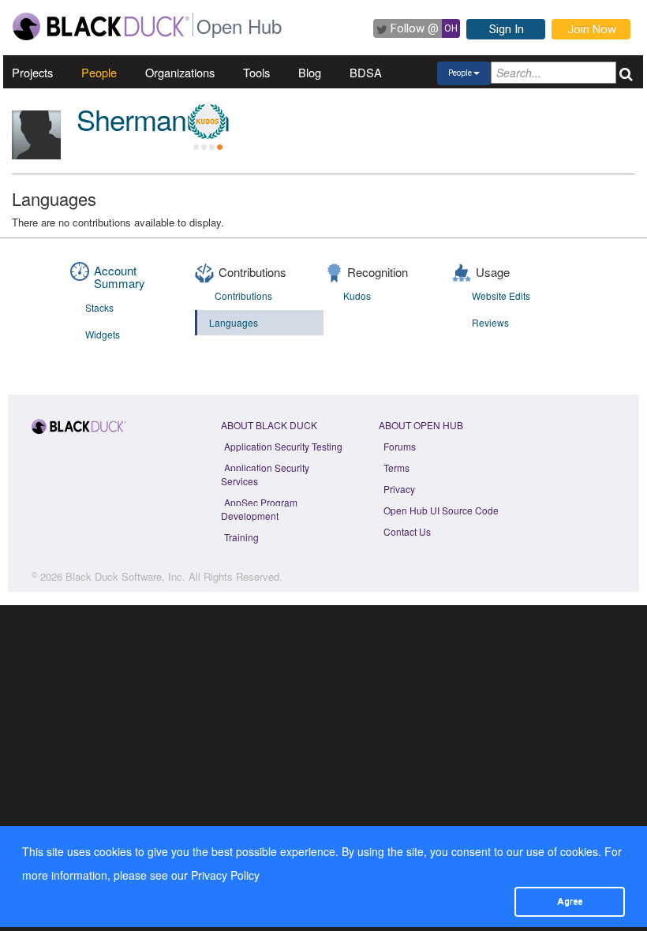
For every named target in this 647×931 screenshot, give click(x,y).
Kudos (357, 295)
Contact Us (407, 531)
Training (241, 537)
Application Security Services (265, 474)
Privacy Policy (225, 875)
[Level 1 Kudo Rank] (207, 121)
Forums (399, 446)
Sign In (506, 29)
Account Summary (119, 277)
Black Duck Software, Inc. (125, 576)
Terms (396, 467)
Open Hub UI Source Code (441, 510)
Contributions (243, 295)
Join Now (591, 29)
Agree (569, 901)
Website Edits (501, 295)
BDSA (366, 72)
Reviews (490, 322)
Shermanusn (153, 119)
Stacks (99, 307)
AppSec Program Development (259, 508)
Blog (309, 72)
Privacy (399, 488)
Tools (256, 72)
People (99, 72)
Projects (32, 72)
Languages (233, 322)
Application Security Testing (283, 446)
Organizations (180, 72)
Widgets (102, 334)
